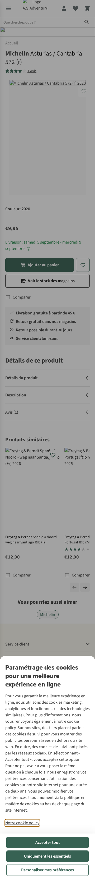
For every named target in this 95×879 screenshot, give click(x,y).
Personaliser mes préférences (47, 870)
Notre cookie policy (22, 823)
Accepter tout (47, 842)
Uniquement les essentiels (47, 856)
